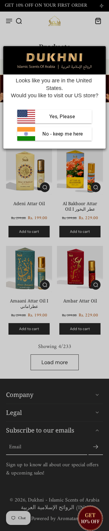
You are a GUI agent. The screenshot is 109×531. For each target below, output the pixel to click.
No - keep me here (62, 134)
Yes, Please (62, 116)
